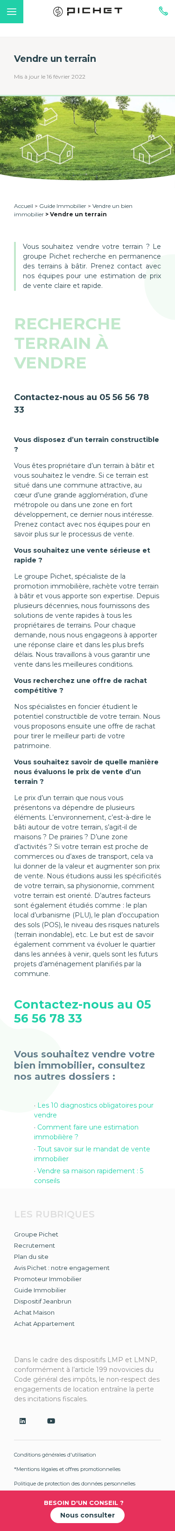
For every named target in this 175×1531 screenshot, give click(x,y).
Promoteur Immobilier (48, 1279)
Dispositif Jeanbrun (42, 1301)
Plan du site (31, 1256)
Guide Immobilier (62, 205)
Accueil (23, 205)
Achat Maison (34, 1312)
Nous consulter (87, 1515)
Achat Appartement (44, 1323)
